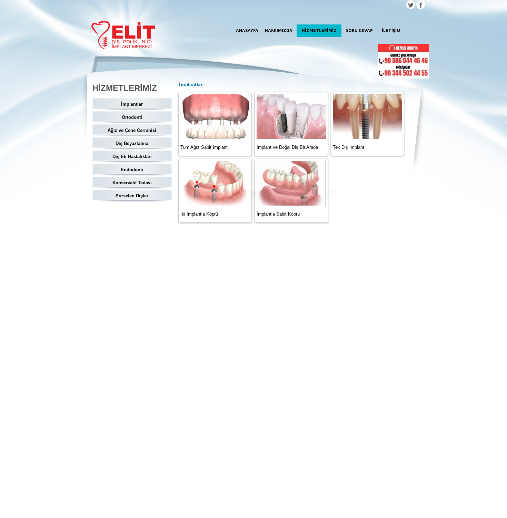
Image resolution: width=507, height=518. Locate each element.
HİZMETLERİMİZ (319, 30)
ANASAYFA (247, 30)
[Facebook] (420, 5)
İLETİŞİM (391, 30)
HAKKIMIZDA (278, 30)
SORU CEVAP (359, 30)
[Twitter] (410, 5)
